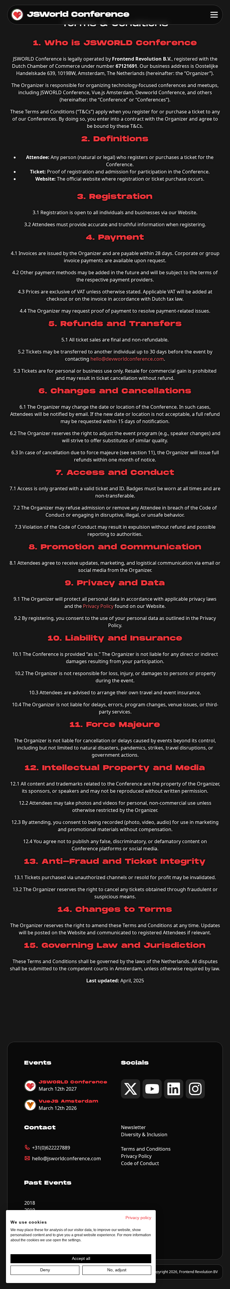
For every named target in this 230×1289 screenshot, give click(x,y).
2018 (29, 1203)
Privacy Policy (98, 606)
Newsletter (133, 1127)
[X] (130, 1088)
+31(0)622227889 (51, 1147)
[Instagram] (195, 1088)
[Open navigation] (214, 15)
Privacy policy (138, 1217)
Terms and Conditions (146, 1149)
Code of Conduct (140, 1163)
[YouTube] (152, 1088)
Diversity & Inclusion (144, 1134)
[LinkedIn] (173, 1088)
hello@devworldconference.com (127, 359)
